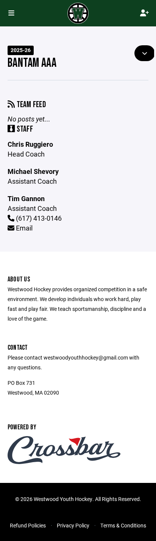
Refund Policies (28, 525)
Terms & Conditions (123, 525)
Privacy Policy (73, 525)
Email (23, 227)
